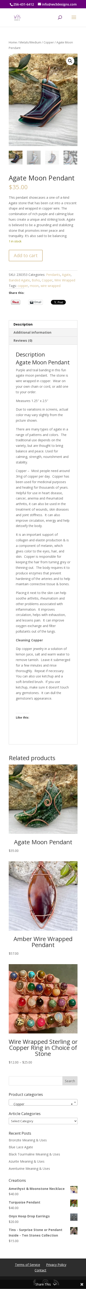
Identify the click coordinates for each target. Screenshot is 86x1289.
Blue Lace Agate (21, 1147)
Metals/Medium (30, 42)
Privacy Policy (56, 1264)
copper (23, 285)
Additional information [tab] (32, 332)
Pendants (53, 274)
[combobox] (43, 1102)
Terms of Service (27, 1264)
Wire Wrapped (64, 280)
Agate (66, 274)
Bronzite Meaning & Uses (28, 1140)
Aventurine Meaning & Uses (29, 1168)
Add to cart (26, 255)
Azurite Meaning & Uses (26, 1161)
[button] (70, 61)
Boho (36, 280)
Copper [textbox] (42, 1104)
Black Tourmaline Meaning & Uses (34, 1154)
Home (13, 42)
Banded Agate (19, 280)
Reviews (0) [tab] (23, 340)
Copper (49, 42)
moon (34, 285)
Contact (40, 1270)
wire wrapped (51, 285)
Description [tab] (23, 324)
